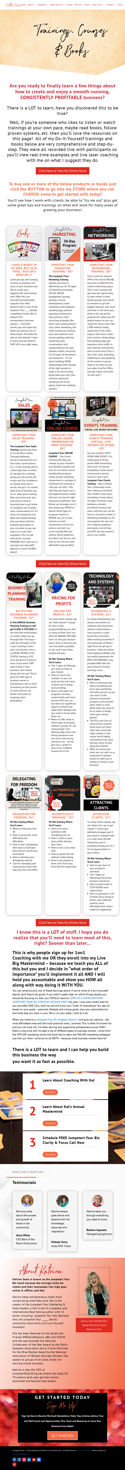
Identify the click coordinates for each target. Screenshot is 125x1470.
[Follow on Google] (39, 1460)
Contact (110, 5)
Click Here (50, 1092)
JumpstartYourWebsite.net (21, 1454)
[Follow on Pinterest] (14, 1464)
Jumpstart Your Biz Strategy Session (56, 1019)
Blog (120, 5)
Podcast (78, 5)
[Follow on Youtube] (34, 1460)
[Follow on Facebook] (14, 1460)
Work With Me (56, 5)
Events (87, 5)
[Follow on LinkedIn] (29, 1460)
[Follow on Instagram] (24, 1460)
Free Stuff (97, 5)
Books (70, 5)
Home (23, 5)
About (30, 5)
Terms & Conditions (83, 1450)
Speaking (42, 5)
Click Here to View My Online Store (62, 171)
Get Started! (62, 1435)
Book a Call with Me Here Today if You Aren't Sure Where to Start (94, 1325)
